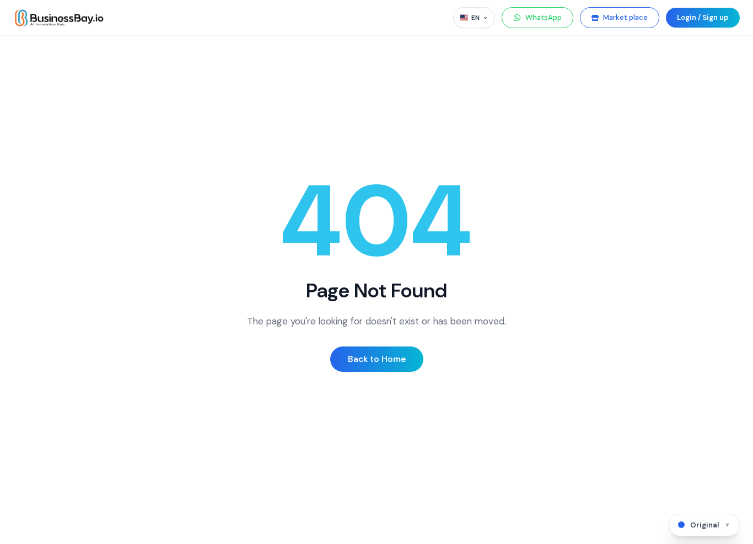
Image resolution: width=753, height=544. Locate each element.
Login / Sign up (703, 17)
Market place (625, 17)
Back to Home (377, 359)
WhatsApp (543, 17)
